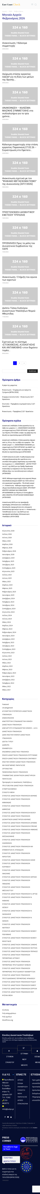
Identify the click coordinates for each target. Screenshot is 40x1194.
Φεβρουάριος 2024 (9, 632)
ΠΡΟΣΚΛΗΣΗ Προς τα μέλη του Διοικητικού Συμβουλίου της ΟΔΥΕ (18, 246)
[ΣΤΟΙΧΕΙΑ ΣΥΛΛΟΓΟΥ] (9, 1051)
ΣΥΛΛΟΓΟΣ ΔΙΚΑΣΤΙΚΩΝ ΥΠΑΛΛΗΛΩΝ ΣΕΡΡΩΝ (19, 988)
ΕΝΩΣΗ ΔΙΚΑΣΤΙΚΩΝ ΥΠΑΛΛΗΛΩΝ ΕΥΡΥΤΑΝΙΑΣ (19, 755)
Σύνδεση (5, 1010)
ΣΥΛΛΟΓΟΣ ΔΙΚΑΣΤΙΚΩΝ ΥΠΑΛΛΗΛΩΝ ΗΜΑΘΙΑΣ (20, 829)
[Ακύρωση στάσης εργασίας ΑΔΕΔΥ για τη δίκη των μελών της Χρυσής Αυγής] (20, 62)
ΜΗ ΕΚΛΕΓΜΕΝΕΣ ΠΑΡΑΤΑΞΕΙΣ (13, 765)
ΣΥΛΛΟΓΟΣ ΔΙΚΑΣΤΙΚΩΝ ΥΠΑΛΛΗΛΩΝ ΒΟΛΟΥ (19, 813)
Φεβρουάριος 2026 (9, 551)
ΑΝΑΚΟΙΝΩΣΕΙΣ (8, 718)
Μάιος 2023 (6, 663)
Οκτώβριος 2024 (8, 605)
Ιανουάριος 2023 (8, 676)
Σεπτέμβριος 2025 (8, 568)
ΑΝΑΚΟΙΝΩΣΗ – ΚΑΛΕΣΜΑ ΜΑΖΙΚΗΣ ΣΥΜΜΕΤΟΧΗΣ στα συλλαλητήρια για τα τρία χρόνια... (17, 112)
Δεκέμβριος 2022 (8, 680)
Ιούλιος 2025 (7, 575)
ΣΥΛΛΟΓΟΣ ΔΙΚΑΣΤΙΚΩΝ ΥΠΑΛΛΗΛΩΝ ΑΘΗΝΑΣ (19, 796)
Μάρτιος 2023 (7, 669)
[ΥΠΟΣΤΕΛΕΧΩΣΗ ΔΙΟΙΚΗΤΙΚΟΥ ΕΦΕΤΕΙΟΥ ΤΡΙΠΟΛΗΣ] (20, 200)
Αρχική (4, 11)
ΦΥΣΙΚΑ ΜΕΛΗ (7, 995)
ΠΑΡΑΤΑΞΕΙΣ (7, 779)
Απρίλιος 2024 (7, 625)
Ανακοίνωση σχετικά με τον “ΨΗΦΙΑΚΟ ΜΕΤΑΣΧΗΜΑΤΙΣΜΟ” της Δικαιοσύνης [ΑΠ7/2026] (19, 181)
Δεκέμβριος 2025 (8, 558)
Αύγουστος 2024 (8, 612)
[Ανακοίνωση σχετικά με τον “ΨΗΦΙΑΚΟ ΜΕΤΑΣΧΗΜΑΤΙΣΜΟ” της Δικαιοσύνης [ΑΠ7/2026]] (20, 167)
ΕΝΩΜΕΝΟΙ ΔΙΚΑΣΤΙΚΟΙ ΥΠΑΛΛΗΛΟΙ (15, 752)
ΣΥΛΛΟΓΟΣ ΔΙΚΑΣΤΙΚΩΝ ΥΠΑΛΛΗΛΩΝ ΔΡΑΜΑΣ (19, 823)
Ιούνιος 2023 (7, 659)
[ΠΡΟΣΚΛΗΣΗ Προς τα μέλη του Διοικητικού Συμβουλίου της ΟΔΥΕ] (20, 231)
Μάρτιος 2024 (7, 629)
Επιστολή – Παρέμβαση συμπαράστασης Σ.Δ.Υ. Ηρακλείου (18, 405)
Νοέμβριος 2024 (8, 602)
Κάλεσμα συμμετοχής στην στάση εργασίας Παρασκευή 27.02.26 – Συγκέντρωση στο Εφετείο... (20, 147)
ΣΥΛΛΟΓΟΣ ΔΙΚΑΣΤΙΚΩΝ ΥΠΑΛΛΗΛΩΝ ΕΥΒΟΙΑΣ (19, 826)
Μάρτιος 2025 (7, 588)
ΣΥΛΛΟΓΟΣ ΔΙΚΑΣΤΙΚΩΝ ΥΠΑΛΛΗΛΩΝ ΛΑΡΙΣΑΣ (19, 877)
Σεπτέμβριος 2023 (8, 649)
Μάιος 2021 (6, 690)
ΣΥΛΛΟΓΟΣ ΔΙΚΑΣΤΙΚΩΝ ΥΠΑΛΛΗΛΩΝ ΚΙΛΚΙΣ (18, 860)
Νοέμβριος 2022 (8, 683)
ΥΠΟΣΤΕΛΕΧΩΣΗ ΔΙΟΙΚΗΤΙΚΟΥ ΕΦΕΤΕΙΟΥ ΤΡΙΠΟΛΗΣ (18, 213)
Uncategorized (7, 708)
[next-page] (24, 363)
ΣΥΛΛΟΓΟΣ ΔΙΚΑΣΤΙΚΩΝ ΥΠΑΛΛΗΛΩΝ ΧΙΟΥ (18, 992)
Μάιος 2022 (6, 686)
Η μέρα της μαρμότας (9, 385)
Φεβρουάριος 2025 (9, 592)
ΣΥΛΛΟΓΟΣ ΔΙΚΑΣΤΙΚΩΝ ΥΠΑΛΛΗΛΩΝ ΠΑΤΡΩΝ (19, 948)
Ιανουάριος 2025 (8, 595)
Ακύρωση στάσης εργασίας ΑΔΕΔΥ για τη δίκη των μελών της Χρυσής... (18, 77)
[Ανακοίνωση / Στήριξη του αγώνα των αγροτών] (20, 265)
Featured (5, 704)
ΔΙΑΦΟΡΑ (5, 745)
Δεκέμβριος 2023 (8, 639)
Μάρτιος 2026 (7, 548)
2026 (10, 11)
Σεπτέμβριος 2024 (8, 608)
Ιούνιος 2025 (7, 578)
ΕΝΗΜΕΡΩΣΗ (7, 748)
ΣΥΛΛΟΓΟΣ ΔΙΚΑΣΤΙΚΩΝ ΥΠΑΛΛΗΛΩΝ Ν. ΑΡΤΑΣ (19, 894)
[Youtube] (8, 1117)
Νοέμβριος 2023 (8, 642)
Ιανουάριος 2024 (8, 636)
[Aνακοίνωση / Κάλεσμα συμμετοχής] (20, 31)
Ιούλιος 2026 (7, 534)
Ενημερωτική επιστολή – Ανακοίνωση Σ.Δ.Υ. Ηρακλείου (18, 398)
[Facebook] (5, 1117)
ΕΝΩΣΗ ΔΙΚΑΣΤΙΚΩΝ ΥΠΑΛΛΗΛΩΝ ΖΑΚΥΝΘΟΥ (19, 758)
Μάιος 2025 (6, 581)
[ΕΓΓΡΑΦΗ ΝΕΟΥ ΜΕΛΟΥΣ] (24, 1048)
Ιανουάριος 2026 (8, 554)
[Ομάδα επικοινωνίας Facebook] (11, 1117)
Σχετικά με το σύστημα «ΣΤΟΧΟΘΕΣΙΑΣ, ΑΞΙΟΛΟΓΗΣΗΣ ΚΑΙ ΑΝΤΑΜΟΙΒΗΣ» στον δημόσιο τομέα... (20, 346)
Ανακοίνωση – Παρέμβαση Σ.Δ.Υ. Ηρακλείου (17, 411)
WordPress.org (7, 1020)
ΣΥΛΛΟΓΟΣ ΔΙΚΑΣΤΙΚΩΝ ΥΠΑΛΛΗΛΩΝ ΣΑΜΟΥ (19, 985)
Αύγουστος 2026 (8, 531)
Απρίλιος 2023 (7, 666)
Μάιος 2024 (6, 622)
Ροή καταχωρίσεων (9, 1013)
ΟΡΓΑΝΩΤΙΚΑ (7, 769)
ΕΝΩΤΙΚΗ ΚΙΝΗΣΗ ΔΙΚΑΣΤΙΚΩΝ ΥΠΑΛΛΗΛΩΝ (18, 762)
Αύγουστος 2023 (8, 652)
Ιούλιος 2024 (7, 615)
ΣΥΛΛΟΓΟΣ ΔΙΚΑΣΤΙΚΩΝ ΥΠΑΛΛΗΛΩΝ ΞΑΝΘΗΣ (19, 944)
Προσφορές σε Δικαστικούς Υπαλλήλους (17, 782)
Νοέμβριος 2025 (8, 561)
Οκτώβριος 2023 (8, 646)
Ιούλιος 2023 (7, 656)
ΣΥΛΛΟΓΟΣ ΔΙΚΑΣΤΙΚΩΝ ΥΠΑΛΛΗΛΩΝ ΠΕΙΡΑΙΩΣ (20, 951)
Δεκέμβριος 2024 (8, 598)
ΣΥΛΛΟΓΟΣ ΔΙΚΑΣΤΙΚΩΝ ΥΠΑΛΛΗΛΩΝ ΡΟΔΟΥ (19, 982)
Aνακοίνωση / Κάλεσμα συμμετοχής (14, 44)
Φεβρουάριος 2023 (9, 673)
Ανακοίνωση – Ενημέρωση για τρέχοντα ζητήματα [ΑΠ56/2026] (16, 391)
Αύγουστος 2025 (8, 571)
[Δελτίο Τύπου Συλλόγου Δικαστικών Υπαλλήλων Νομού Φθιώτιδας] (20, 296)
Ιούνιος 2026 (7, 537)
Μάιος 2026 (6, 541)
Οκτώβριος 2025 (8, 565)
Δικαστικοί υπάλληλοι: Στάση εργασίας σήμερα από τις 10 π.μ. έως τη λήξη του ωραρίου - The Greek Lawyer (18, 442)
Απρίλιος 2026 (7, 544)
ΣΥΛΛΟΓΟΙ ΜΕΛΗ (8, 792)
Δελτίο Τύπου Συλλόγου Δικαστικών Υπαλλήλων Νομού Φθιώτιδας (18, 311)
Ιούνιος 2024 (7, 619)
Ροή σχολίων (7, 1017)
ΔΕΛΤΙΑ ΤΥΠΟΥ (7, 741)
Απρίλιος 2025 (7, 585)
